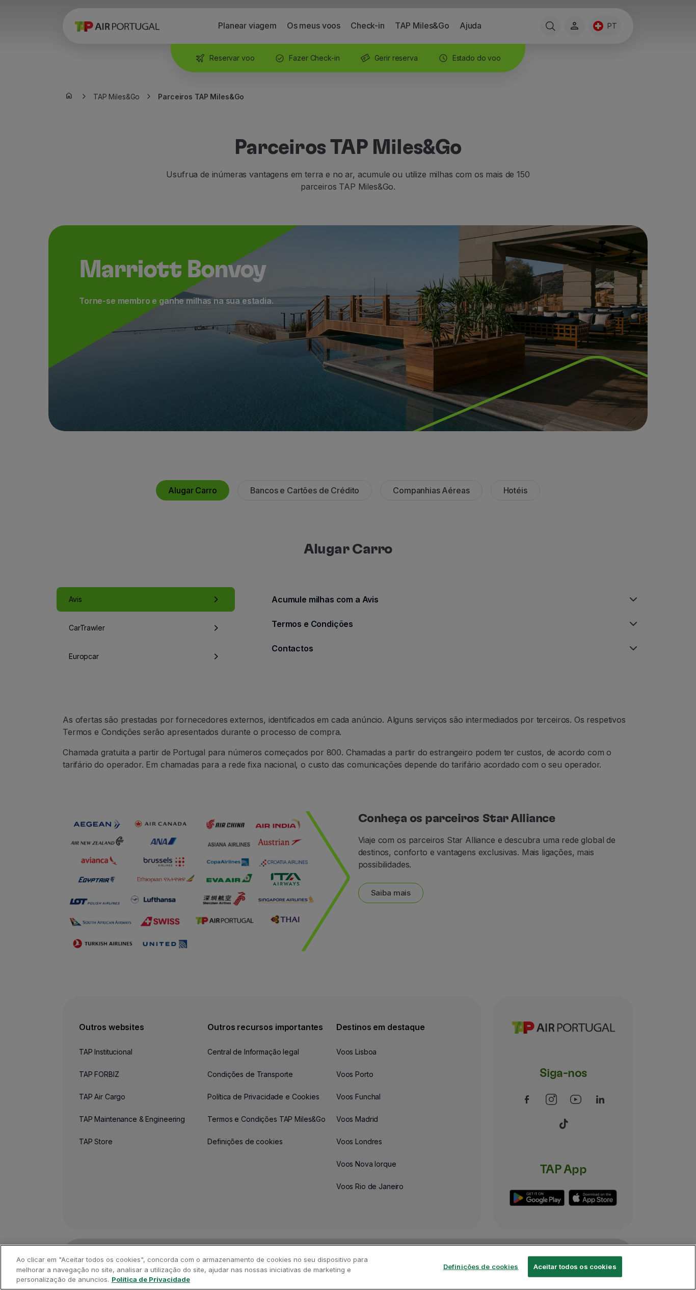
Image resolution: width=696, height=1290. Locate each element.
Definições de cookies (481, 1266)
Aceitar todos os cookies (575, 1266)
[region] (348, 1267)
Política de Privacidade (151, 1279)
